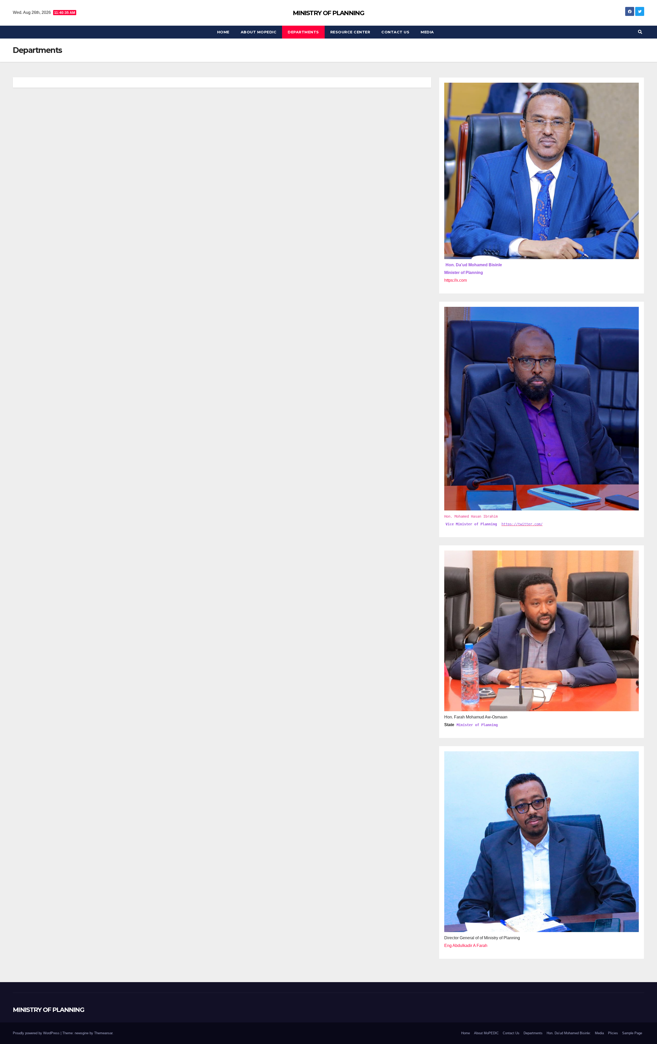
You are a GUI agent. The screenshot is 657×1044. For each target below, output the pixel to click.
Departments (303, 32)
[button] (640, 32)
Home (223, 32)
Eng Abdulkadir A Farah (465, 945)
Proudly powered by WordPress (37, 1033)
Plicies (613, 1033)
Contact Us (395, 32)
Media (427, 32)
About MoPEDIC (259, 32)
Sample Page (632, 1033)
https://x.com (455, 280)
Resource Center (350, 32)
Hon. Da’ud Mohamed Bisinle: (569, 1033)
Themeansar (103, 1033)
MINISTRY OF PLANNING (328, 13)
